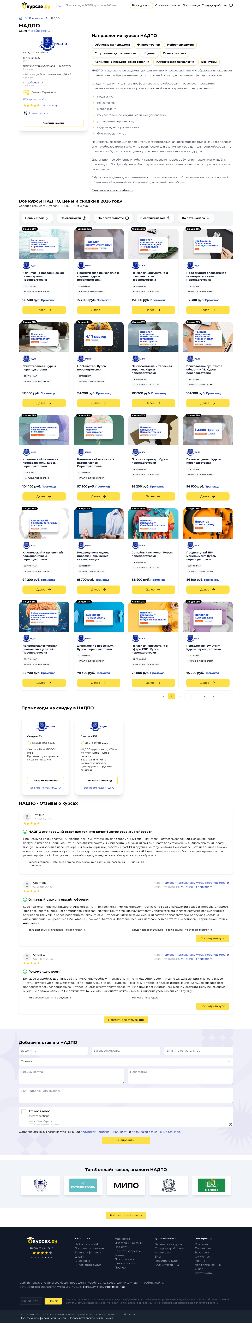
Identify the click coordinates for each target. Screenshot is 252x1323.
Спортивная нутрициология (115, 53)
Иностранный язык (128, 1243)
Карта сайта (203, 1273)
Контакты (201, 1244)
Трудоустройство (214, 5)
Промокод (48, 300)
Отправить (126, 1140)
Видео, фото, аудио (88, 1264)
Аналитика (82, 1260)
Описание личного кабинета (112, 190)
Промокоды (191, 5)
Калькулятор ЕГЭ (167, 1264)
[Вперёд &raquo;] (230, 696)
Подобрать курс (166, 1260)
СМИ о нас (202, 1256)
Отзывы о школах (168, 5)
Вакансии (202, 1252)
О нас (199, 1269)
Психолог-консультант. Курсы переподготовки (195, 882)
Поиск (53, 1301)
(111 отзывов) (49, 105)
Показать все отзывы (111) (126, 1019)
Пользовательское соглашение (91, 1318)
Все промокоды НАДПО (45, 787)
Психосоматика (174, 53)
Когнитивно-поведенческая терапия (122, 61)
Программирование (89, 1248)
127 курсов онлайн (34, 99)
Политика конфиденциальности (43, 1318)
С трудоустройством (169, 1248)
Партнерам (203, 1248)
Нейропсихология (180, 44)
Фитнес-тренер (148, 44)
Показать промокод (45, 780)
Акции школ (163, 1252)
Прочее (120, 1267)
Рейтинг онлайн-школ (126, 1215)
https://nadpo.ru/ (38, 30)
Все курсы (139, 5)
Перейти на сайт (53, 123)
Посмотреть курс (212, 938)
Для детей (122, 1247)
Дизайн (80, 1256)
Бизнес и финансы (88, 1252)
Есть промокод (38, 113)
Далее (41, 310)
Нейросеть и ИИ (86, 1244)
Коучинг (150, 53)
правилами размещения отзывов (156, 1131)
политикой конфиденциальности (104, 1131)
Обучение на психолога (112, 44)
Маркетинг (122, 1238)
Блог (158, 1256)
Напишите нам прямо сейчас (104, 1286)
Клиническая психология (175, 61)
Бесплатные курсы (168, 1244)
